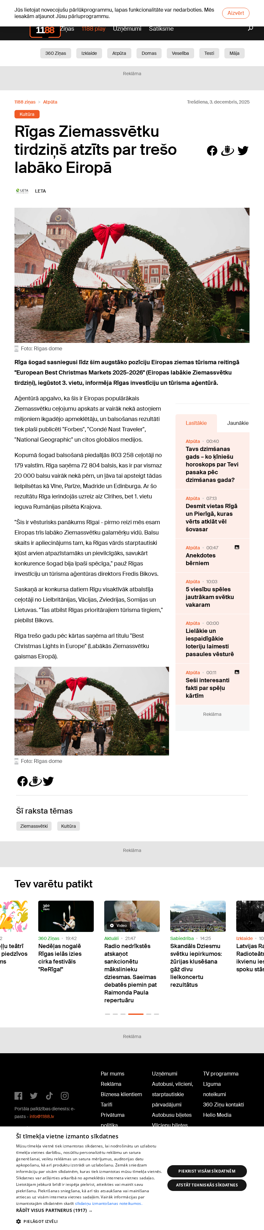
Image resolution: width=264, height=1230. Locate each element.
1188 (27, 1075)
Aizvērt (236, 13)
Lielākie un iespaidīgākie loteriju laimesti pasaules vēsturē (210, 642)
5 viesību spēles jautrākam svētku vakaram (210, 597)
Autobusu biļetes (172, 1115)
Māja (235, 53)
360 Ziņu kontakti (223, 1104)
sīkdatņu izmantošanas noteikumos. (108, 1203)
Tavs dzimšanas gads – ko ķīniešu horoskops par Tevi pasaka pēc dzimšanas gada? (212, 464)
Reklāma (111, 1084)
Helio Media (217, 1115)
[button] (107, 1014)
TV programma (221, 1073)
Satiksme (161, 29)
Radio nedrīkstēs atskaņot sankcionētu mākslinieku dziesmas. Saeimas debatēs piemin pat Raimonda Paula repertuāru (130, 973)
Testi (209, 53)
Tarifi (106, 1104)
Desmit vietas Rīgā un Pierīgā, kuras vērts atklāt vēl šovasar (212, 517)
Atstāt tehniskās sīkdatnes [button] (207, 1185)
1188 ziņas (24, 102)
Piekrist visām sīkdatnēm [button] (206, 1171)
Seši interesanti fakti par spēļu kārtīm (208, 688)
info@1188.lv (42, 1116)
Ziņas (67, 29)
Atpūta (119, 53)
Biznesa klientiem (121, 1094)
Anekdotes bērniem (201, 559)
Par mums (112, 1073)
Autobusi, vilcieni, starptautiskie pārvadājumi (172, 1094)
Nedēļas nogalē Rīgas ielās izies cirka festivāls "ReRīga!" (59, 957)
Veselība (180, 53)
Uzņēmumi (127, 29)
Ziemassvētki (34, 826)
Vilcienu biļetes (170, 1125)
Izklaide (89, 53)
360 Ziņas (55, 53)
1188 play (93, 29)
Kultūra (27, 114)
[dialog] (132, 1178)
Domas (149, 53)
